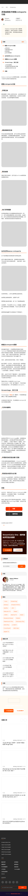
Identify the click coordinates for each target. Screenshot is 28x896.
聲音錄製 (8, 51)
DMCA (3, 874)
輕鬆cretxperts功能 (10, 45)
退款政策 (16, 866)
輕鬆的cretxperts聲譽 (11, 59)
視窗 (11, 508)
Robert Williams (7, 19)
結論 (6, 71)
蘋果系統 (12, 514)
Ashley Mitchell (17, 740)
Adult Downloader (6, 844)
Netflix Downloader (6, 854)
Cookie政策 (17, 869)
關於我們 (3, 862)
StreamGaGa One (5, 842)
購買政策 (16, 864)
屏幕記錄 (8, 48)
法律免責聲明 (4, 871)
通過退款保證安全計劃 (11, 68)
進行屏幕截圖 (9, 52)
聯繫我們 (3, 864)
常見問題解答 (4, 866)
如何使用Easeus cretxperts (12, 56)
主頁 (2, 7)
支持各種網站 (9, 64)
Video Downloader (6, 847)
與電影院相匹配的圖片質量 (12, 66)
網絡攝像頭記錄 (9, 49)
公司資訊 (3, 869)
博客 (7, 7)
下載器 (11, 394)
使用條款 (16, 862)
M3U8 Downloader (6, 852)
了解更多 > (22, 545)
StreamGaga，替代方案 (11, 62)
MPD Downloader (5, 849)
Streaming (13, 7)
